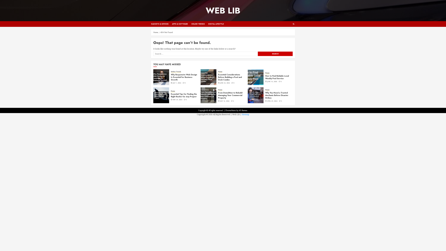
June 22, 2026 (225, 83)
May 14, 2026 (224, 101)
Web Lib (223, 11)
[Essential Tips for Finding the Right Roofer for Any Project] (161, 95)
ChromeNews (230, 110)
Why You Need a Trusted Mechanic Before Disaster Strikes (276, 95)
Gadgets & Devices (160, 24)
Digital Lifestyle (216, 24)
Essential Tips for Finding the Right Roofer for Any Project (184, 95)
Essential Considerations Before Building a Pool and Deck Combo (230, 77)
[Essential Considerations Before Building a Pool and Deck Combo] (208, 77)
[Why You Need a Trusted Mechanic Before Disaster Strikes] (256, 95)
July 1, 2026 (177, 83)
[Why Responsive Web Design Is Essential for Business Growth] (161, 77)
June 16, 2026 (272, 82)
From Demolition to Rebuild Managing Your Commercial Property (230, 95)
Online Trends (198, 24)
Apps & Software (180, 24)
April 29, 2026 (272, 101)
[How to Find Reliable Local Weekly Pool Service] (256, 77)
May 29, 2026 (177, 100)
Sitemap (245, 114)
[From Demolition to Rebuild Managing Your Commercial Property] (208, 95)
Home (220, 72)
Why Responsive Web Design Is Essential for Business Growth (184, 77)
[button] (293, 24)
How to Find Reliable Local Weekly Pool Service (277, 77)
